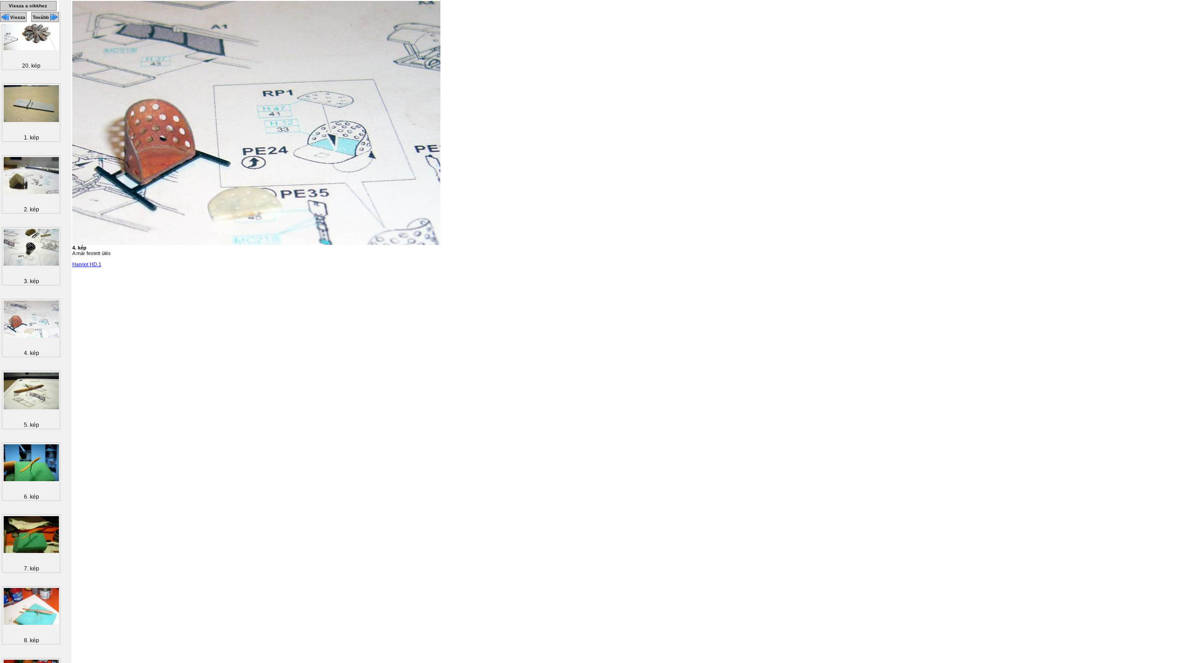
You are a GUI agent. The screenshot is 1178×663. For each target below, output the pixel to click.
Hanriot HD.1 (86, 264)
